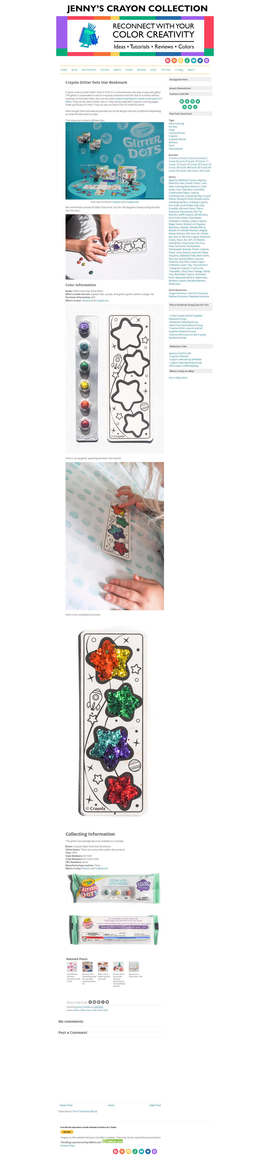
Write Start (174, 283)
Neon (180, 239)
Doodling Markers (178, 202)
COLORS (105, 69)
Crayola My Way (193, 195)
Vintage (198, 271)
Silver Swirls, (203, 255)
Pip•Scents (180, 246)
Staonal (199, 258)
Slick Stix (173, 258)
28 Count (181, 167)
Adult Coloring (176, 123)
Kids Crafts (103, 1010)
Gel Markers (201, 214)
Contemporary (176, 195)
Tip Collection (200, 264)
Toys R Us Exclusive (197, 293)
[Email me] (207, 62)
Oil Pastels (199, 239)
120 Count (204, 170)
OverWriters (175, 243)
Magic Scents (176, 224)
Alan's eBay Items (178, 377)
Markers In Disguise (194, 224)
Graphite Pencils (177, 139)
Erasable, (174, 208)
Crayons (173, 136)
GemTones (174, 217)
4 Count (182, 158)
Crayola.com (132, 201)
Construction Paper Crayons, (184, 192)
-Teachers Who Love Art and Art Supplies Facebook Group (186, 330)
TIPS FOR (165, 69)
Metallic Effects (197, 227)
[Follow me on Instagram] (181, 62)
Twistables (174, 271)
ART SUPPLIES (89, 69)
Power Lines (175, 252)
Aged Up (173, 180)
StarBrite (173, 261)
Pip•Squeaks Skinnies (180, 249)
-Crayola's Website (178, 356)
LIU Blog (179, 69)
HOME (64, 69)
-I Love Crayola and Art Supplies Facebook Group (185, 317)
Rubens (187, 252)
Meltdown (174, 227)
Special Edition (186, 258)
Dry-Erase (174, 205)
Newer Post (66, 1105)
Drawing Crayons (198, 202)
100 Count (192, 170)
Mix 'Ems (191, 233)
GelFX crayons (186, 214)
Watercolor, (201, 277)
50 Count (202, 167)
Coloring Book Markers (187, 186)
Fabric (199, 208)
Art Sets (173, 126)
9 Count (190, 161)
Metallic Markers (190, 230)
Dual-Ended (186, 205)
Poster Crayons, (200, 249)
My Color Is (175, 236)
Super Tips (186, 264)
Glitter (76, 1010)
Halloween (174, 221)
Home (111, 1105)
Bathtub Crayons (188, 180)
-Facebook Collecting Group (183, 321)
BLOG (74, 69)
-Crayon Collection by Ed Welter (185, 359)
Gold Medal (195, 217)
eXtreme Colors (187, 208)
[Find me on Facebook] (168, 62)
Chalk (172, 129)
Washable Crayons (184, 274)
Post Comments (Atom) (85, 1111)
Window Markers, (197, 280)
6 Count (201, 158)
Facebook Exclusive (199, 296)
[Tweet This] (94, 1003)
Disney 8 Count (185, 198)
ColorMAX (199, 189)
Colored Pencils (177, 133)
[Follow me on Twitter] (200, 62)
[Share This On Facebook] (90, 1003)
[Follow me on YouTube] (194, 62)
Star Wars (184, 261)
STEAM (129, 69)
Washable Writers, (185, 277)
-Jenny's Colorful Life (180, 353)
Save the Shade (200, 252)
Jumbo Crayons (198, 221)
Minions (181, 233)
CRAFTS (117, 69)
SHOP (153, 69)
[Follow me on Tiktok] (187, 62)
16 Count (192, 164)
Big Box (202, 180)
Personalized (175, 148)
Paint (171, 145)
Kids (95, 1010)
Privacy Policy (67, 1145)
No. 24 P (188, 239)
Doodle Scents (201, 198)
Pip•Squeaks (193, 246)
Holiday (185, 221)
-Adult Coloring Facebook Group (186, 325)
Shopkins (174, 255)
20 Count (202, 164)
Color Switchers (184, 189)
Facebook (174, 211)
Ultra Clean (187, 271)
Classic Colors (192, 183)
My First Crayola (190, 236)
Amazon (116, 201)
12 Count (181, 164)
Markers (173, 142)
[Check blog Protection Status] (112, 1142)
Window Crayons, (178, 280)
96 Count (181, 170)
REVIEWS (141, 69)
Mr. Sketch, (202, 233)
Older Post (155, 1105)
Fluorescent (186, 211)
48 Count (192, 167)
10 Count (200, 161)
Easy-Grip (199, 205)
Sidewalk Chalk (187, 255)
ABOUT (191, 69)
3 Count (173, 158)
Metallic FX (174, 230)
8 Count (180, 161)
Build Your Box (176, 183)
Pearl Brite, (189, 243)
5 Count (192, 158)
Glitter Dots (86, 1010)
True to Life (197, 268)
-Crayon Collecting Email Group (185, 362)
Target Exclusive (177, 293)
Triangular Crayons (179, 268)
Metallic (184, 227)
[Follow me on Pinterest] (174, 62)
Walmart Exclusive (178, 296)
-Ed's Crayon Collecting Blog (183, 365)
